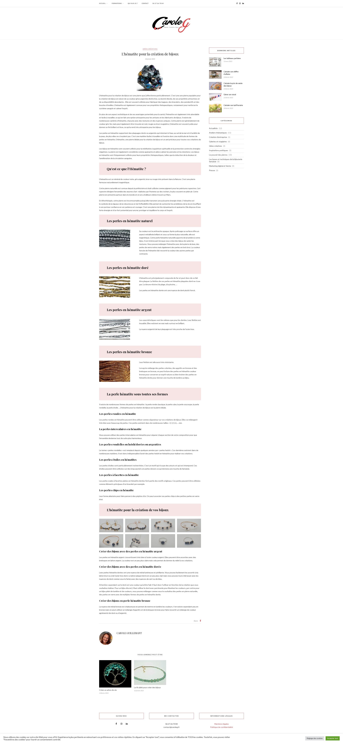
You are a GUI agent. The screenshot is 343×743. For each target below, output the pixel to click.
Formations (117, 3)
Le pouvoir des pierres (218, 155)
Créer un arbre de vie (108, 690)
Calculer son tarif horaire (233, 105)
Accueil (102, 3)
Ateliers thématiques (218, 133)
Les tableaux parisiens (232, 58)
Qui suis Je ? (133, 3)
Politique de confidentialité (221, 727)
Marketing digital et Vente (220, 166)
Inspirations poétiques (218, 150)
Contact (145, 3)
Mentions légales (221, 724)
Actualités (213, 128)
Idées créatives (150, 49)
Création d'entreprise (218, 137)
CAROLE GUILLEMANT (129, 633)
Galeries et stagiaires (218, 141)
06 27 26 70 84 (158, 3)
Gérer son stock (230, 94)
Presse (212, 170)
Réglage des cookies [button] (315, 738)
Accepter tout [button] (332, 738)
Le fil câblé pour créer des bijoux (147, 687)
